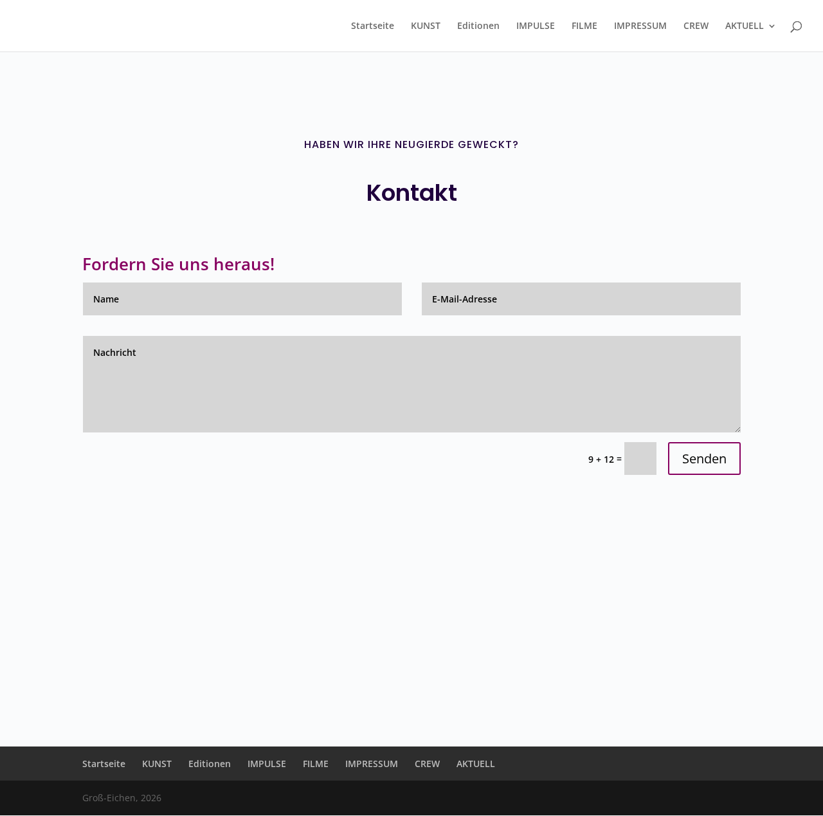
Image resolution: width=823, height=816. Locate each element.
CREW (696, 26)
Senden (704, 458)
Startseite (372, 26)
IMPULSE (535, 26)
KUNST (425, 26)
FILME (584, 26)
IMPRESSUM (640, 26)
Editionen (478, 26)
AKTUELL (744, 26)
